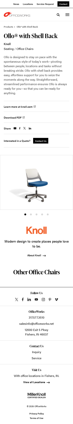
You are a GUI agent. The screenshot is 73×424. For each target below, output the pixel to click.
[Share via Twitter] (24, 128)
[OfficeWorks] (17, 15)
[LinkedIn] (29, 299)
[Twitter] (16, 299)
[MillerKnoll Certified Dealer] (36, 395)
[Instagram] (43, 299)
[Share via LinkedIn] (30, 128)
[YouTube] (36, 299)
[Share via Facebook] (19, 128)
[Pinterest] (50, 299)
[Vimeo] (56, 299)
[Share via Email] (15, 128)
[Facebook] (23, 299)
